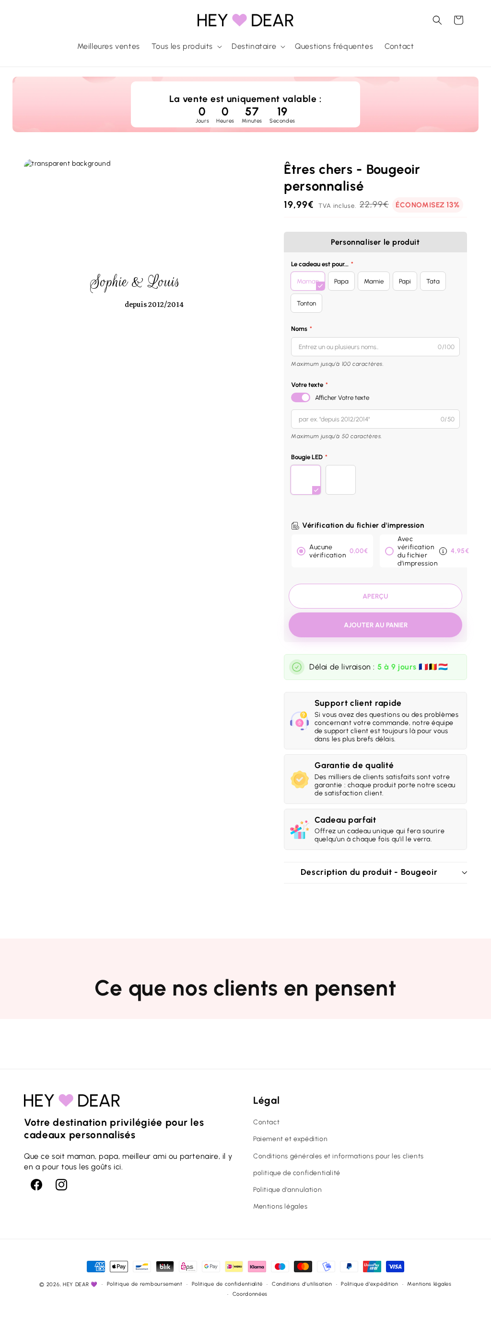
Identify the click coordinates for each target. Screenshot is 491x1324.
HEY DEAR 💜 (80, 1284)
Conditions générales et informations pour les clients (338, 1156)
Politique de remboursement (145, 1284)
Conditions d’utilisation (302, 1284)
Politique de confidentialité (227, 1284)
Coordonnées (250, 1294)
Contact (266, 1122)
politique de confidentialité (296, 1173)
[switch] (300, 397)
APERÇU (375, 596)
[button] (186, 46)
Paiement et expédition (290, 1139)
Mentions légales (280, 1206)
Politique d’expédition (369, 1284)
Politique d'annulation (287, 1190)
